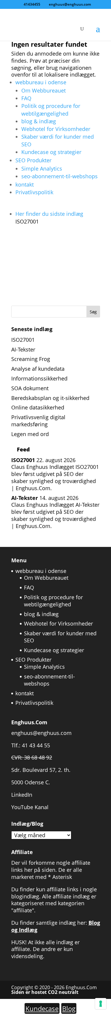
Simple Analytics (41, 168)
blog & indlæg (38, 121)
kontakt (24, 184)
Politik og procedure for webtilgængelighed (53, 601)
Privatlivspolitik (34, 192)
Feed (23, 449)
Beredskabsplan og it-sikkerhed (50, 397)
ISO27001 (23, 339)
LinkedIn (21, 794)
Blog (68, 1008)
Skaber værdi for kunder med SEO (60, 637)
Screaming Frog (30, 358)
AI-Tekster (23, 349)
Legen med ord (30, 434)
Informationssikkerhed (39, 378)
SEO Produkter (33, 160)
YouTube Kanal (30, 807)
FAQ (26, 98)
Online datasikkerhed (37, 407)
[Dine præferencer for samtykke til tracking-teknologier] (100, 1003)
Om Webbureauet (43, 90)
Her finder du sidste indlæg (49, 217)
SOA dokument (30, 388)
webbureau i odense (40, 82)
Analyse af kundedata (38, 368)
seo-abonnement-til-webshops (59, 176)
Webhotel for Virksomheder (55, 128)
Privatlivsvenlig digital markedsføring (38, 421)
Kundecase (42, 1008)
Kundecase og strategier (51, 151)
